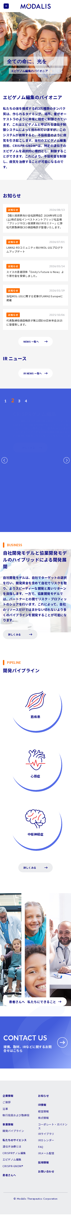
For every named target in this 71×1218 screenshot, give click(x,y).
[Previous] (4, 460)
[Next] (66, 460)
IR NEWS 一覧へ (32, 373)
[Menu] (6, 6)
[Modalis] (35, 6)
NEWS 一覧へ (31, 341)
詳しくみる (14, 634)
